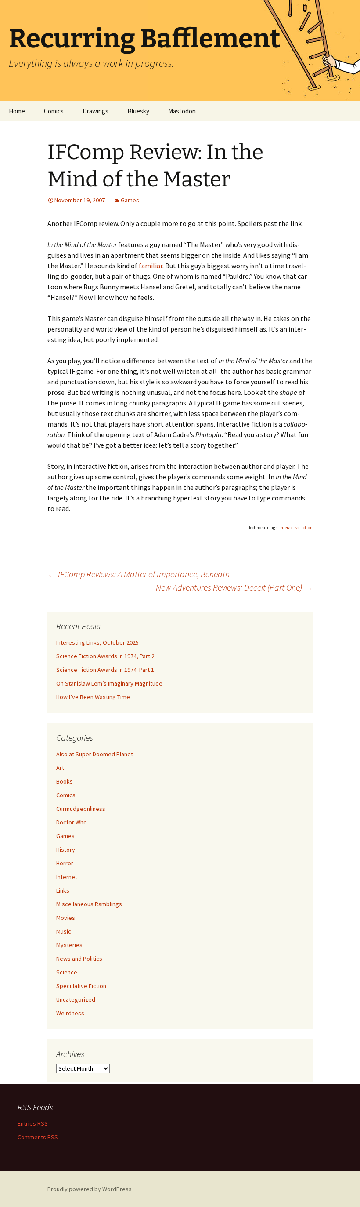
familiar (150, 265)
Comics (54, 111)
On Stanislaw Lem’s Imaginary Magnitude (109, 683)
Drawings (95, 111)
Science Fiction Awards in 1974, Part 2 (105, 656)
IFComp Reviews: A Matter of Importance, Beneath (138, 574)
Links (62, 890)
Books (64, 781)
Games (130, 200)
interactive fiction (296, 527)
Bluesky (138, 111)
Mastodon (182, 111)
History (65, 849)
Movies (65, 918)
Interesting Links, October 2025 (97, 642)
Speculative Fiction (81, 986)
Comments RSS (38, 1137)
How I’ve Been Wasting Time (93, 697)
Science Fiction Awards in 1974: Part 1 (105, 670)
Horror (64, 863)
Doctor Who (71, 822)
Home (17, 111)
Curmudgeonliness (80, 809)
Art (60, 768)
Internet (66, 877)
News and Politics (79, 959)
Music (63, 931)
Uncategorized (75, 999)
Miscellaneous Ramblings (89, 904)
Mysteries (69, 945)
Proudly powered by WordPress (89, 1189)
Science (66, 972)
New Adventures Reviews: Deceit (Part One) (234, 587)
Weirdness (70, 1013)
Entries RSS (33, 1123)
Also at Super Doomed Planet (94, 754)
